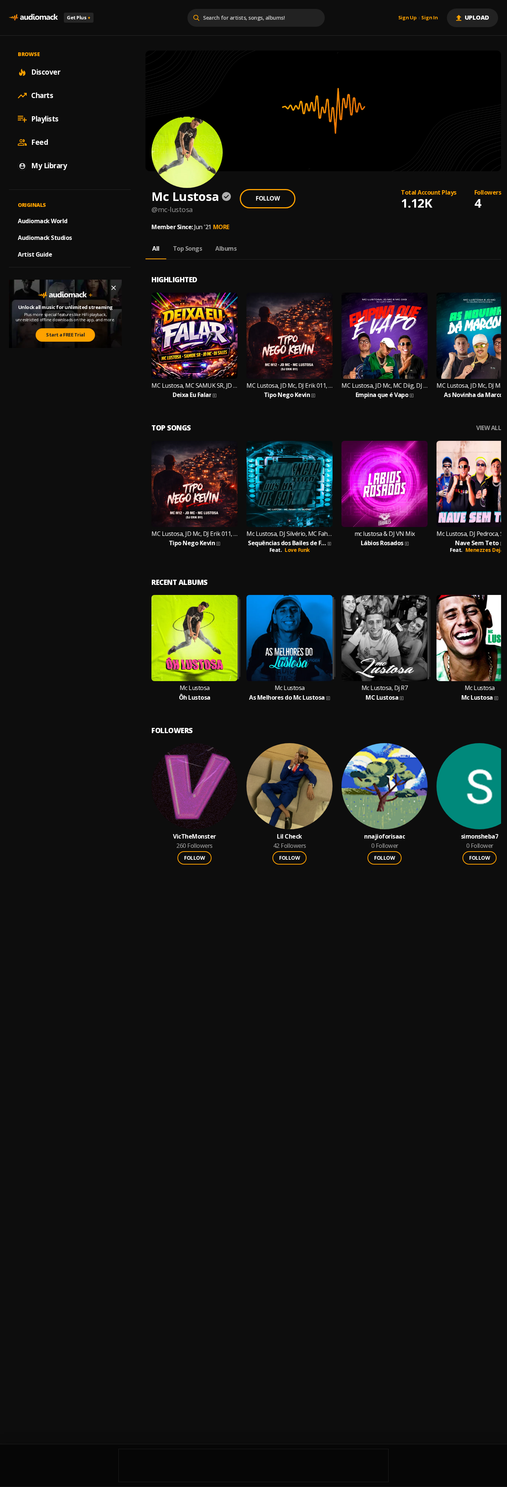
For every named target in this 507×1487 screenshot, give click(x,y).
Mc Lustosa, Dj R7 (385, 688)
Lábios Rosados (382, 543)
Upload (477, 17)
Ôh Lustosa (194, 698)
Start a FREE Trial (65, 335)
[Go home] (33, 17)
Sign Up (407, 18)
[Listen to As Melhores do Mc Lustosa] (289, 638)
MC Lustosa (382, 698)
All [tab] (156, 248)
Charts (42, 95)
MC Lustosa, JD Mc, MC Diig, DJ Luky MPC (384, 386)
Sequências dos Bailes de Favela (287, 543)
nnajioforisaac (384, 836)
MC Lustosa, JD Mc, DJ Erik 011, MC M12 (289, 386)
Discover (45, 72)
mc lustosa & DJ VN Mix (384, 534)
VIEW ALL (488, 428)
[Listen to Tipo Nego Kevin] (289, 336)
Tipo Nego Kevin (287, 395)
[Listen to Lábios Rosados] (384, 484)
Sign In (429, 18)
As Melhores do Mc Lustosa (287, 698)
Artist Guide (35, 254)
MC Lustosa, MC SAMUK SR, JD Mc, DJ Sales (194, 386)
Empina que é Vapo (382, 395)
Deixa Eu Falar (192, 395)
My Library (49, 165)
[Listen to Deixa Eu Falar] (194, 336)
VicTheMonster (194, 836)
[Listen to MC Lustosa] (384, 638)
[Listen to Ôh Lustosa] (194, 638)
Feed (39, 142)
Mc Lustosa (195, 688)
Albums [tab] (225, 248)
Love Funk (297, 549)
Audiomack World (43, 221)
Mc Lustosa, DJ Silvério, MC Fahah (289, 534)
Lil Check (289, 836)
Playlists (45, 119)
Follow (267, 198)
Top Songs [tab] (187, 248)
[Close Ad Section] (113, 288)
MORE (221, 227)
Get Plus (79, 17)
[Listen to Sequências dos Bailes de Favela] (289, 484)
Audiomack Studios (45, 238)
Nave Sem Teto (477, 543)
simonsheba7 (479, 836)
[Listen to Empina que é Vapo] (384, 336)
